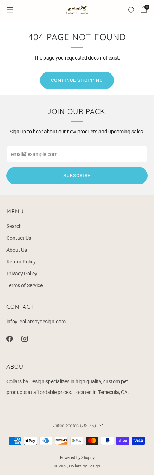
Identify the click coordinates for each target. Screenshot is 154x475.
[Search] (131, 9)
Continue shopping (77, 80)
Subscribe (77, 175)
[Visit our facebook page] (9, 338)
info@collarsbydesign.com (36, 321)
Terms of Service (24, 285)
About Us (16, 250)
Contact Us (18, 238)
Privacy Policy (21, 273)
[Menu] (10, 9)
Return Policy (21, 262)
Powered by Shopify (77, 457)
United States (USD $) (73, 425)
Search (14, 226)
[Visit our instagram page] (24, 338)
